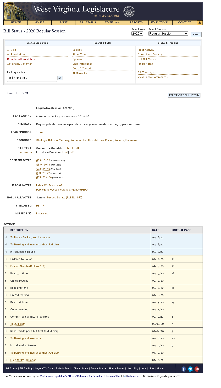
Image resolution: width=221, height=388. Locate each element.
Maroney (64, 140)
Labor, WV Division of (49, 185)
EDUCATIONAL (160, 22)
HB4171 (40, 205)
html (70, 148)
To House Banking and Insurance (30, 237)
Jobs (143, 368)
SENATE (15, 22)
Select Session (157, 29)
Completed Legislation (21, 59)
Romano (76, 140)
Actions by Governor (19, 63)
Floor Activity (146, 49)
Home (160, 368)
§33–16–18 (43, 164)
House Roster (116, 368)
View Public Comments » (153, 77)
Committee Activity (150, 54)
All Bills (11, 49)
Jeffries (99, 140)
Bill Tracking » (146, 72)
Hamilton (87, 140)
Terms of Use (113, 376)
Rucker (109, 140)
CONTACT (184, 22)
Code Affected (81, 68)
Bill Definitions (26, 152)
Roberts (119, 140)
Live (129, 368)
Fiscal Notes (145, 63)
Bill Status (11, 368)
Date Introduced (82, 63)
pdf (77, 148)
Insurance (42, 213)
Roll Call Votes (147, 59)
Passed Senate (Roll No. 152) (64, 197)
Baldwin (53, 140)
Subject (77, 49)
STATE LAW (112, 22)
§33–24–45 (43, 168)
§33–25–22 (43, 173)
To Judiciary (17, 323)
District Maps (80, 368)
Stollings (41, 140)
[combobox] (32, 78)
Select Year (138, 29)
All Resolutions (16, 54)
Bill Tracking (26, 368)
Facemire (131, 140)
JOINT (63, 22)
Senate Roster (99, 368)
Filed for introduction (23, 360)
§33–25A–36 (44, 177)
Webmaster (133, 376)
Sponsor (77, 59)
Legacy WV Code (44, 368)
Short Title (79, 54)
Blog (135, 368)
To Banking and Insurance (25, 338)
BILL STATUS (88, 22)
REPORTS (136, 22)
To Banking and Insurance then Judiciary (34, 244)
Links (152, 368)
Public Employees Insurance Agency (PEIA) (62, 189)
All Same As (79, 73)
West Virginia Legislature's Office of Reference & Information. (72, 376)
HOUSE (39, 22)
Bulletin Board (63, 368)
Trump (40, 132)
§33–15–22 (43, 160)
